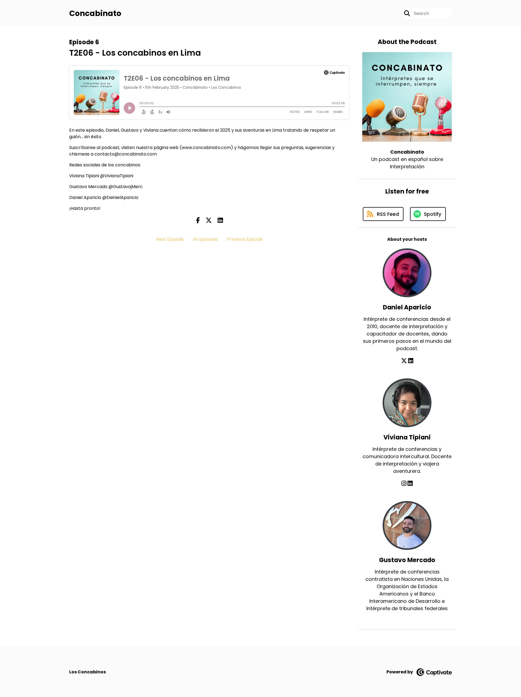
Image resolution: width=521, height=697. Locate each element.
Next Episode (170, 239)
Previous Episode (245, 239)
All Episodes (205, 239)
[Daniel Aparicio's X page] (404, 361)
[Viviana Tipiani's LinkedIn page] (410, 483)
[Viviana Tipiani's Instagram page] (403, 483)
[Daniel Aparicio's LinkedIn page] (410, 361)
